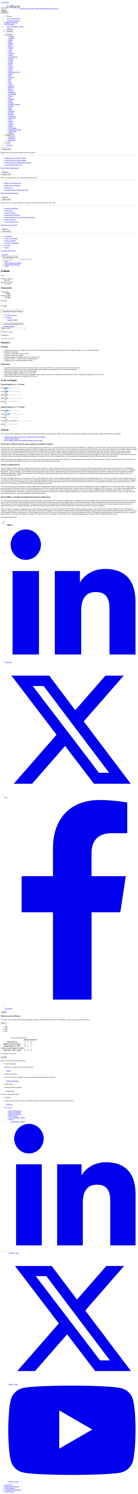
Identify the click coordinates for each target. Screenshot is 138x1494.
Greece (10, 69)
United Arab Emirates (14, 130)
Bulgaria (10, 47)
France (10, 65)
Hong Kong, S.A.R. (14, 72)
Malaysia (11, 87)
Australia (11, 38)
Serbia (10, 109)
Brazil (10, 45)
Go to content (5, 2)
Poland (10, 101)
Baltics (10, 41)
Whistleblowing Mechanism (13, 1490)
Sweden (10, 121)
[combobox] (2, 330)
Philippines (11, 99)
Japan (10, 82)
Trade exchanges (11, 315)
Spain (10, 119)
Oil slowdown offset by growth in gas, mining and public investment (25, 437)
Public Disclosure (10, 1488)
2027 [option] (6, 1031)
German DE (11, 140)
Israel (9, 79)
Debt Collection (13, 1116)
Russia (10, 107)
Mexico (10, 89)
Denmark (11, 58)
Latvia (10, 84)
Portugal (10, 102)
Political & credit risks (14, 1114)
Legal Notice (8, 1485)
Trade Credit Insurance (15, 1111)
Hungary (11, 74)
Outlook (9, 317)
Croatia (10, 55)
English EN (11, 137)
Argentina (11, 36)
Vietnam (10, 133)
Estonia (10, 62)
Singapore (11, 111)
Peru (9, 97)
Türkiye (10, 126)
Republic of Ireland (14, 104)
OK (8, 338)
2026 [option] (6, 1030)
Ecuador (10, 60)
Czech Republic (13, 57)
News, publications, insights (16, 1117)
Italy (9, 80)
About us (11, 1119)
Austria (10, 40)
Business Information (14, 1112)
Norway (10, 96)
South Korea (12, 118)
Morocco (11, 91)
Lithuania (11, 85)
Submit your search (26, 259)
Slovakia (10, 113)
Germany (11, 67)
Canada (10, 48)
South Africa (12, 116)
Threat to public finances (12, 438)
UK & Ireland (12, 128)
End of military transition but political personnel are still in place (23, 440)
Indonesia (11, 77)
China (10, 52)
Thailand (11, 124)
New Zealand (12, 94)
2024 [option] (6, 1026)
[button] (8, 16)
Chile (9, 50)
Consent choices (9, 1491)
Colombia (11, 53)
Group (10, 70)
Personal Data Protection (12, 1486)
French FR (11, 138)
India (9, 75)
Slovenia (10, 114)
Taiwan (10, 123)
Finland (10, 63)
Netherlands (11, 92)
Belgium (10, 43)
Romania (11, 106)
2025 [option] (6, 1028)
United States (12, 131)
